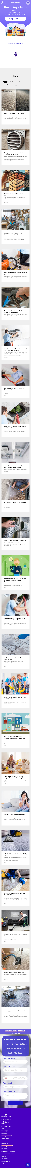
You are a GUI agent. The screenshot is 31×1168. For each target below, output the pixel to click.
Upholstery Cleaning (5, 1146)
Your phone (8, 1075)
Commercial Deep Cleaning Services (8, 1151)
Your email (7, 1083)
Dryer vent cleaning (10, 84)
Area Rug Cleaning (5, 1136)
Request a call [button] (15, 19)
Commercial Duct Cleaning (7, 1135)
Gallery (3, 1123)
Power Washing (4, 1149)
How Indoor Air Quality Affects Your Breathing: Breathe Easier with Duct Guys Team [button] (14, 738)
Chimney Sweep (4, 1133)
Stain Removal (4, 1148)
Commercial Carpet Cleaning (7, 1145)
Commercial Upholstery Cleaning (8, 1153)
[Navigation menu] (28, 2)
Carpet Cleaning (21, 84)
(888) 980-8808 (15, 3)
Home (3, 1128)
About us (4, 1121)
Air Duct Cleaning (12, 81)
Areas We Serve (5, 1122)
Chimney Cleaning (22, 81)
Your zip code (9, 1066)
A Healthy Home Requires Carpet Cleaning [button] (15, 972)
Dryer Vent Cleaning (5, 1131)
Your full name (9, 1058)
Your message (9, 1091)
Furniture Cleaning (5, 1138)
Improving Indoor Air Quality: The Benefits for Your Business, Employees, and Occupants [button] (15, 580)
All (5, 81)
